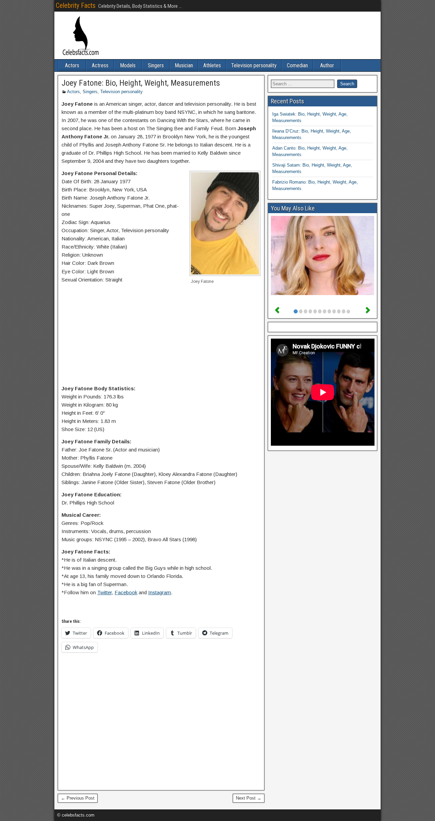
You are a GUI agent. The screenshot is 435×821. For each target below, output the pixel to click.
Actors (72, 65)
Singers (156, 65)
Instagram (159, 592)
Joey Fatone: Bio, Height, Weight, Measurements (141, 83)
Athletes (212, 65)
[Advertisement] (161, 335)
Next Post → (248, 798)
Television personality (254, 65)
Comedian (297, 65)
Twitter (104, 592)
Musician (184, 65)
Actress (100, 65)
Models (128, 65)
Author (327, 65)
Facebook (126, 592)
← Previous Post (77, 798)
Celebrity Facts (75, 5)
